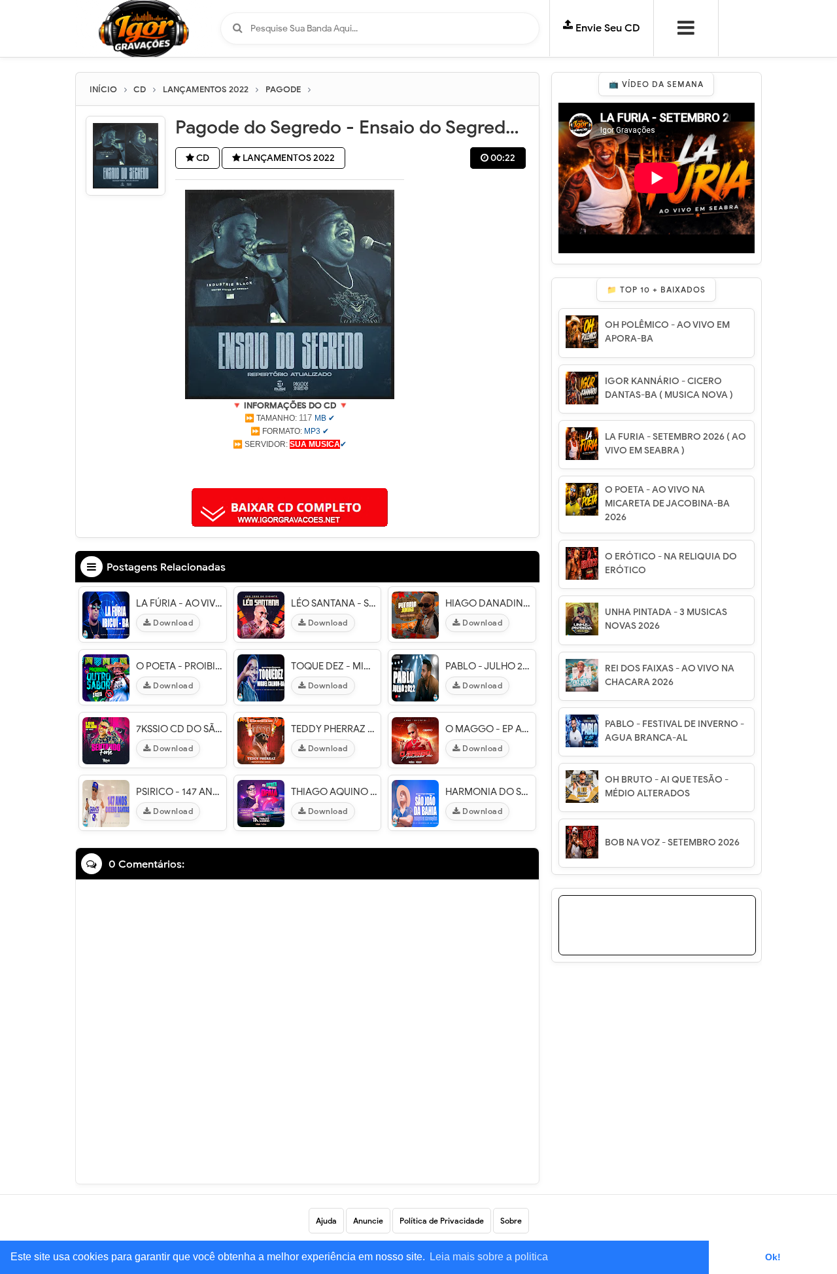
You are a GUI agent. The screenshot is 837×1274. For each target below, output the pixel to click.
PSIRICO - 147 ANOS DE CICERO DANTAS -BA (179, 792)
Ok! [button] (773, 1257)
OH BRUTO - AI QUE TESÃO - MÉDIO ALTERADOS (666, 786)
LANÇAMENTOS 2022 (288, 158)
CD (201, 158)
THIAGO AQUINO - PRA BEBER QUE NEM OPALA (334, 792)
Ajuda (326, 1221)
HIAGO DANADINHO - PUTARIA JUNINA (488, 603)
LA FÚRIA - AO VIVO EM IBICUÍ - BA (179, 603)
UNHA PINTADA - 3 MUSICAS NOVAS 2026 (666, 619)
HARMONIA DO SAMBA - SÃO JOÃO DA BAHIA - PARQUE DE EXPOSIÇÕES (488, 792)
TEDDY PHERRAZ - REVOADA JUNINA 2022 (334, 729)
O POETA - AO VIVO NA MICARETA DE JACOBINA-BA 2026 (667, 503)
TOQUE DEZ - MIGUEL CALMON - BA (334, 666)
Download (172, 623)
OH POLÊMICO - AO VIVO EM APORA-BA (667, 331)
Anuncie (368, 1221)
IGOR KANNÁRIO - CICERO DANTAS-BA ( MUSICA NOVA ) (669, 388)
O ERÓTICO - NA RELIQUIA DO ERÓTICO (671, 563)
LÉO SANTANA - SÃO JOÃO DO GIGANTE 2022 (334, 603)
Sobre (511, 1221)
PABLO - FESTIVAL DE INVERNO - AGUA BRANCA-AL (674, 730)
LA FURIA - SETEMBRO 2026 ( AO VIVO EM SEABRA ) (675, 443)
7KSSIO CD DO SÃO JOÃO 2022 (179, 729)
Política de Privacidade (442, 1221)
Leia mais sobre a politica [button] (489, 1256)
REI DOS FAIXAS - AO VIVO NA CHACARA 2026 (669, 675)
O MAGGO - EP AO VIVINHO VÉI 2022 (488, 729)
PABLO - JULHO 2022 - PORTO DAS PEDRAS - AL (488, 666)
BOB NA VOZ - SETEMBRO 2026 (672, 842)
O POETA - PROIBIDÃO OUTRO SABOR (179, 666)
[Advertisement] (289, 467)
